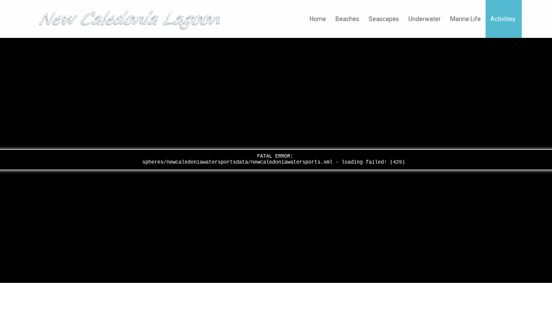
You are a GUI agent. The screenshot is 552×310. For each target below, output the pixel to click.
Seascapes (384, 19)
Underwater (424, 19)
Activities (502, 19)
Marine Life (465, 19)
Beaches (347, 19)
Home (318, 19)
